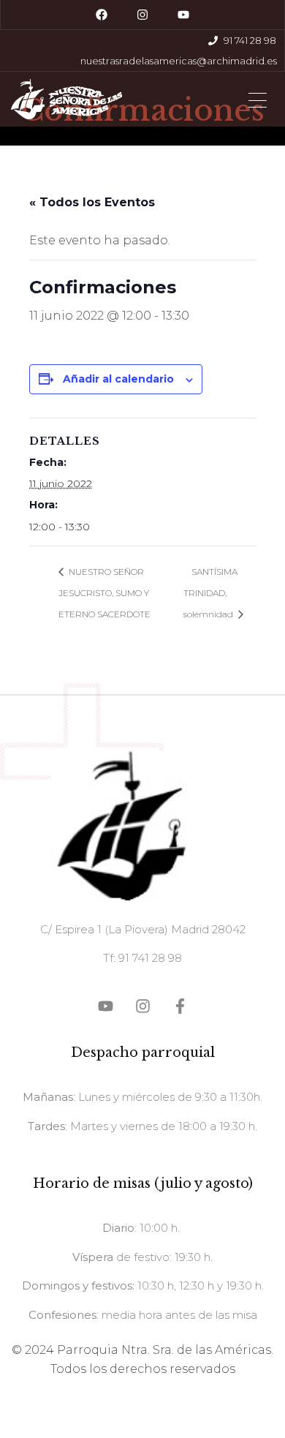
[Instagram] (142, 14)
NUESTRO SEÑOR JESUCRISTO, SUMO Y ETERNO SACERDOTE (104, 593)
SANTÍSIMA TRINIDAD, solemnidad (210, 593)
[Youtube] (183, 14)
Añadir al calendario (118, 378)
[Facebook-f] (180, 1006)
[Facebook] (101, 14)
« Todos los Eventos (92, 202)
